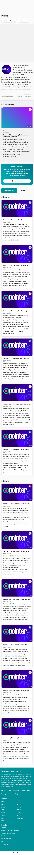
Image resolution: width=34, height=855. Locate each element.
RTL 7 (19, 810)
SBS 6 (3, 810)
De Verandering (6, 838)
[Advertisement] (17, 43)
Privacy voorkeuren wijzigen (10, 794)
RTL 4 (19, 804)
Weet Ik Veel (5, 844)
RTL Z (19, 815)
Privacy (23, 790)
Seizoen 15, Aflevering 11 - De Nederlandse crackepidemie (17, 265)
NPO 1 (3, 801)
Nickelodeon (5, 821)
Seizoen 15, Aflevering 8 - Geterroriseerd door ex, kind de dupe (17, 404)
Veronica (19, 812)
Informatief (27, 96)
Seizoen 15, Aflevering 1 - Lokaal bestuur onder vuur (17, 449)
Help (9, 790)
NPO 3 (3, 804)
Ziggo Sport (20, 818)
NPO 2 (19, 801)
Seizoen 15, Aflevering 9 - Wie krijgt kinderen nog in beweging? (17, 358)
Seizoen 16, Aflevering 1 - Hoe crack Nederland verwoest (15, 135)
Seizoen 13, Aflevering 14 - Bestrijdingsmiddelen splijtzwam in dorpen (17, 690)
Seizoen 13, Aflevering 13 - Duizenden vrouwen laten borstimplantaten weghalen (17, 738)
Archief (23, 190)
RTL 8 (3, 812)
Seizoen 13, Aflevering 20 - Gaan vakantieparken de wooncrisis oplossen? (17, 503)
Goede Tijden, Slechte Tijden (10, 830)
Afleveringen (9, 190)
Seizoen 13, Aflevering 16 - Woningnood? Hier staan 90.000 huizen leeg (17, 599)
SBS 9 (3, 815)
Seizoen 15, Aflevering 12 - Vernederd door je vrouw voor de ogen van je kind (17, 219)
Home (14, 853)
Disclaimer (16, 790)
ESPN (3, 818)
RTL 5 (3, 807)
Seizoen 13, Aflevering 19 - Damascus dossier (17, 551)
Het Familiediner (6, 836)
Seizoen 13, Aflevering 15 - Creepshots (15, 644)
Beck (2, 841)
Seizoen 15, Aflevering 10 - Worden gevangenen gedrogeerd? (17, 311)
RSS (28, 790)
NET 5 (19, 807)
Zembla (3, 827)
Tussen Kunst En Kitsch (8, 833)
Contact (3, 790)
